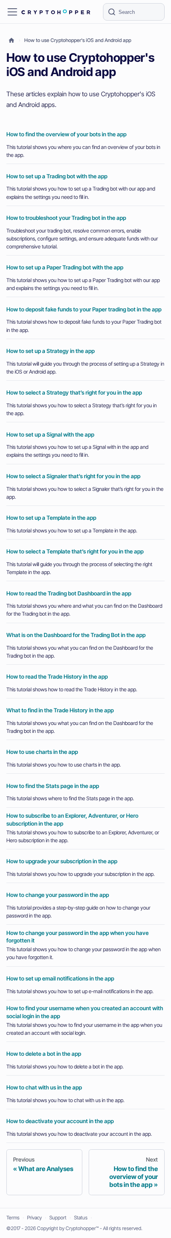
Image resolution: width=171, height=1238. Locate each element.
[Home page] (11, 41)
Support (57, 1218)
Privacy (34, 1218)
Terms (12, 1218)
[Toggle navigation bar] (12, 12)
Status (80, 1218)
